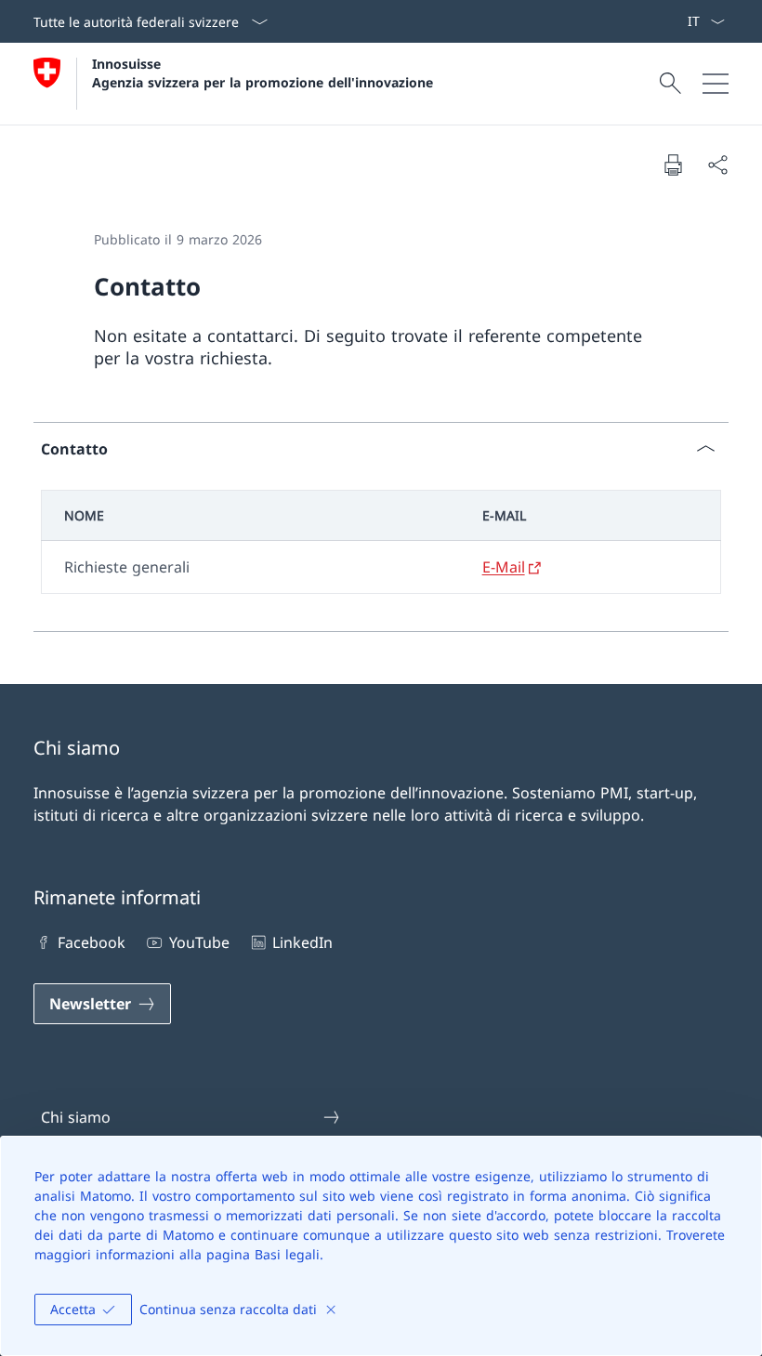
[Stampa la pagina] (672, 164)
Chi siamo (76, 1117)
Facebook (91, 942)
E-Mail (503, 567)
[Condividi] (717, 164)
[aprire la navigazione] (715, 84)
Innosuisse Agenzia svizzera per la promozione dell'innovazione (262, 72)
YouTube (199, 942)
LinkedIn (302, 942)
